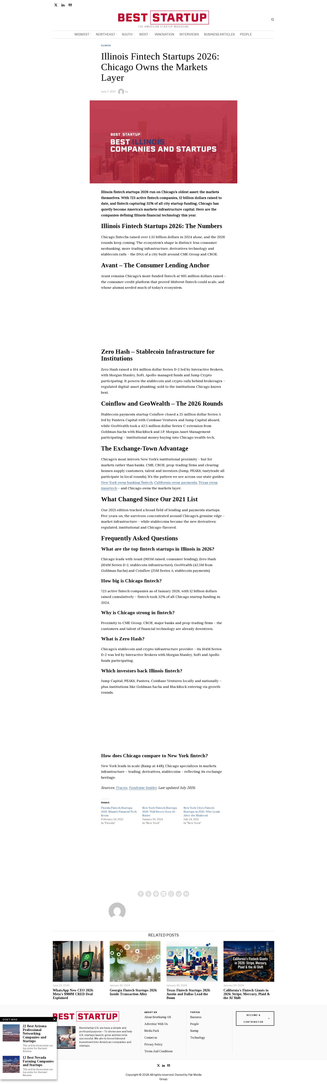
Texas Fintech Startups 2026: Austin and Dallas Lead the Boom (188, 994)
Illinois (106, 45)
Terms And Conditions (158, 1051)
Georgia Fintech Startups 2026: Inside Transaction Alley (133, 992)
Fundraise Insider (142, 787)
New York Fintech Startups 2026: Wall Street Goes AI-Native (159, 811)
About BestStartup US (157, 1017)
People (194, 1024)
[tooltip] (56, 5)
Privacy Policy (153, 1044)
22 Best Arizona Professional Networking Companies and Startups (35, 1033)
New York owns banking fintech (127, 482)
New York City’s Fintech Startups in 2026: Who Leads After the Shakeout (202, 811)
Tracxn (121, 787)
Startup (194, 1030)
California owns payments (175, 482)
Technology (197, 1037)
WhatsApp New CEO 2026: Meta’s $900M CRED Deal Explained (73, 994)
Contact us (150, 1037)
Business (196, 1017)
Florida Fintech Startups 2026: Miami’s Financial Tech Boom (119, 811)
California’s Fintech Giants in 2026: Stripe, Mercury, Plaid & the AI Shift (246, 994)
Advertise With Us (156, 1024)
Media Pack (151, 1030)
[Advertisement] (163, 321)
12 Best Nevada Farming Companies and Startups (38, 1061)
